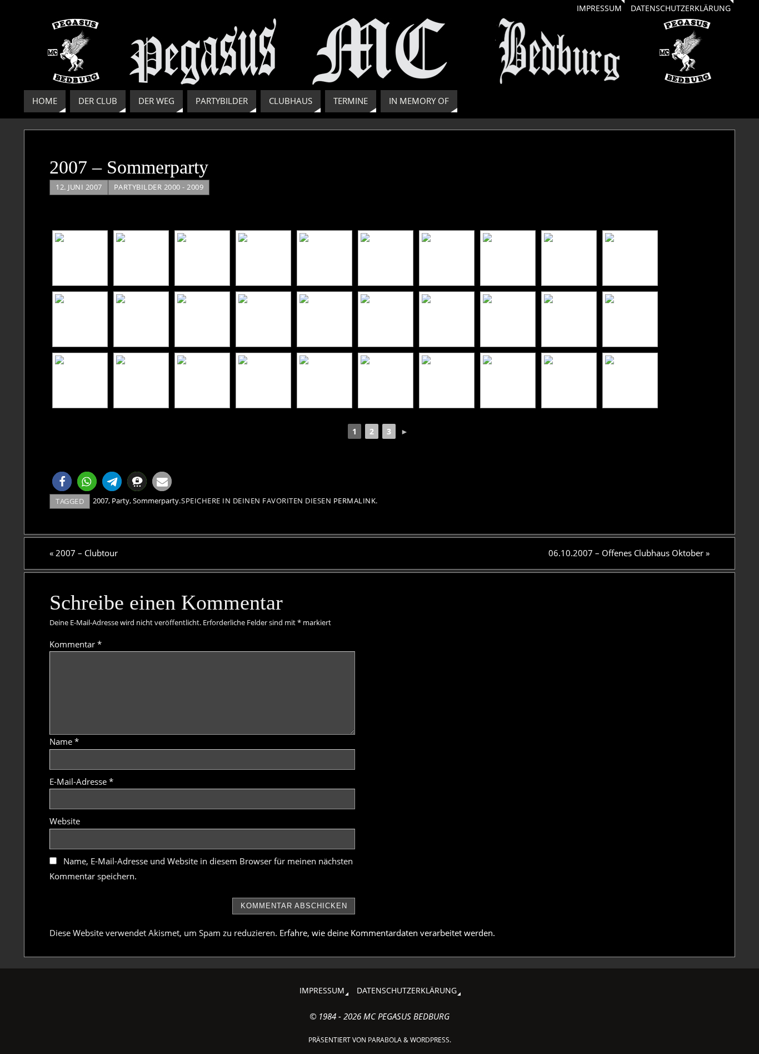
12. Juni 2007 (79, 187)
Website (64, 821)
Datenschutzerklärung (681, 8)
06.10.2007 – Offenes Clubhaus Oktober (629, 552)
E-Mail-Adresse (81, 781)
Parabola (385, 1040)
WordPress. (430, 1040)
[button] (62, 481)
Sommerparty (156, 501)
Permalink (354, 501)
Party (120, 501)
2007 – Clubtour (83, 552)
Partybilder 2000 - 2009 (159, 187)
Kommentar (75, 644)
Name (64, 741)
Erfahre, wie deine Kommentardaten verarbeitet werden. (387, 932)
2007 (100, 501)
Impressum (599, 8)
